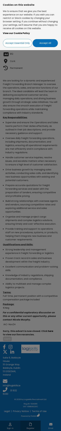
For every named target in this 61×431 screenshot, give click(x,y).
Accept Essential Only (17, 43)
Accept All (45, 43)
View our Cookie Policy (16, 33)
